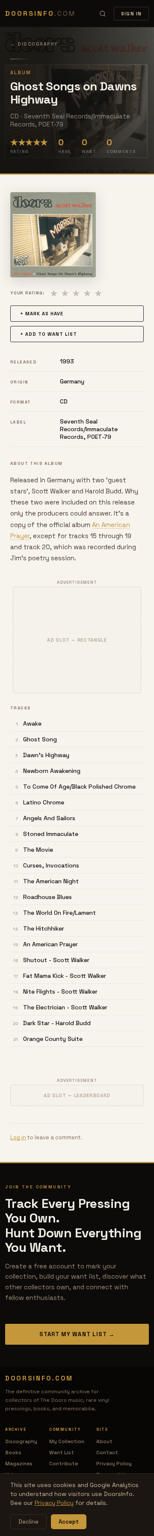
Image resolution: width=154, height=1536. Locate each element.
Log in (18, 1137)
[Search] (103, 14)
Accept (69, 1521)
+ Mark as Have (41, 314)
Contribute (63, 1463)
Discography (21, 1441)
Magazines (19, 1463)
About (104, 1441)
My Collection (66, 1441)
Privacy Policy (114, 1463)
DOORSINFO (40, 13)
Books (13, 1452)
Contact (107, 1452)
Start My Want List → (77, 1334)
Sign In (131, 14)
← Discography (34, 44)
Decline (28, 1521)
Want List (61, 1452)
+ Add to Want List (48, 334)
